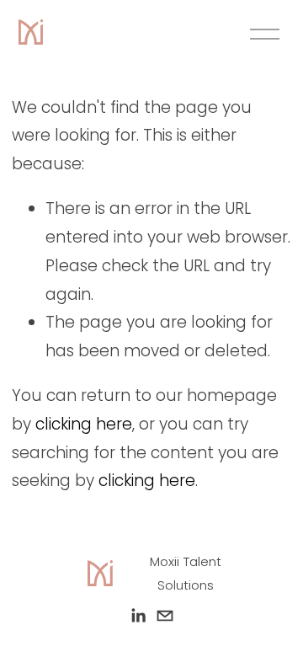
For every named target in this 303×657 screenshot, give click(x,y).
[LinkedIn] (138, 615)
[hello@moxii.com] (165, 615)
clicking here (83, 424)
